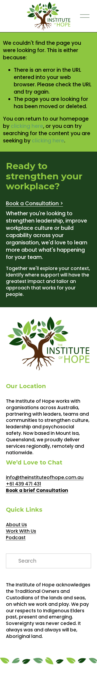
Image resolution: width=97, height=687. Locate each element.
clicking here (27, 126)
